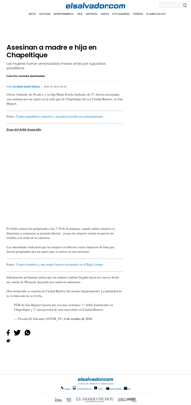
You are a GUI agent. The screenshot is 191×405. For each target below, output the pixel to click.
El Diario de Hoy (156, 13)
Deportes (91, 13)
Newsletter (115, 388)
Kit (129, 388)
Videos (105, 13)
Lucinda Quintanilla (26, 86)
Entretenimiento (64, 13)
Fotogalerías (121, 13)
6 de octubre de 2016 (78, 319)
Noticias (44, 13)
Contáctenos (83, 388)
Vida (79, 13)
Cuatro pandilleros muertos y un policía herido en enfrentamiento (59, 116)
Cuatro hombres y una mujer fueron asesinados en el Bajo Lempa (59, 264)
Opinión (138, 13)
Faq (100, 388)
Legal (67, 388)
